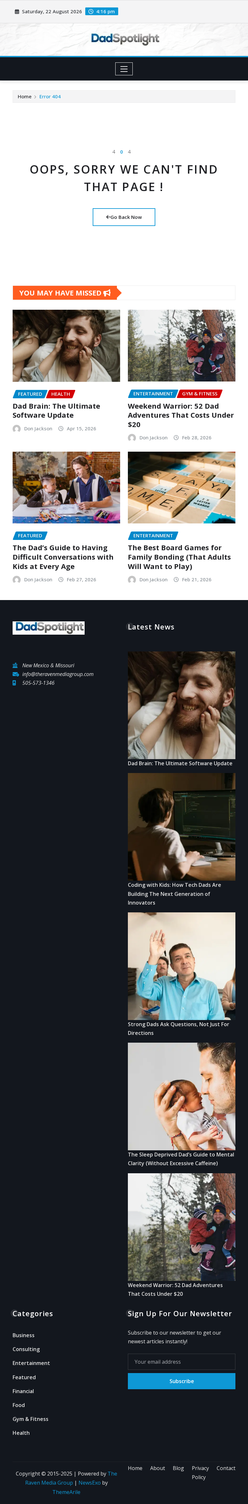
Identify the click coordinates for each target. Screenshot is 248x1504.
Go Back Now (126, 217)
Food (19, 1405)
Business (24, 1335)
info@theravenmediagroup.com (58, 674)
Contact (226, 1468)
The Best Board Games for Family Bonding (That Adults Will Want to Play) (179, 557)
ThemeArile (66, 1492)
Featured (24, 1377)
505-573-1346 (38, 682)
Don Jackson (38, 428)
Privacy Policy (200, 1473)
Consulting (26, 1349)
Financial (23, 1391)
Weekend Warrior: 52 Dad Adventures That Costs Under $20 (181, 415)
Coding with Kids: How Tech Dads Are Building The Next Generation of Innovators (174, 893)
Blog (178, 1468)
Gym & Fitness (30, 1419)
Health (21, 1432)
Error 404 (50, 96)
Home (25, 96)
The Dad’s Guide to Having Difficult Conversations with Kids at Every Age (63, 557)
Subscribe (182, 1381)
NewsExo (89, 1482)
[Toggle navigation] (124, 68)
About (157, 1468)
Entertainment (31, 1363)
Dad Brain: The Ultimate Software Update (56, 410)
